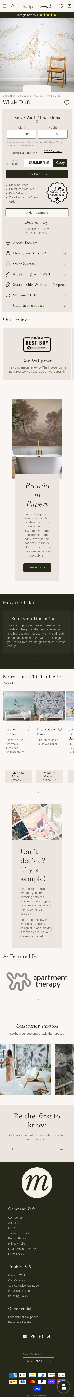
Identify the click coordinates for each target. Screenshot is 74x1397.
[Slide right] (45, 89)
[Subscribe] (61, 1149)
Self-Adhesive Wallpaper (24, 1285)
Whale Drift (53, 95)
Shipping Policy (18, 1296)
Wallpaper (9, 95)
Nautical (39, 95)
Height (52, 127)
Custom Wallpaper (20, 1275)
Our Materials (17, 1280)
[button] (5, 6)
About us (14, 1222)
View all (8, 683)
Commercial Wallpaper (23, 1317)
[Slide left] (28, 89)
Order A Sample (37, 212)
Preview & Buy (37, 174)
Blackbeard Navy (47, 731)
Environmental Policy (22, 1249)
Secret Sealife (11, 731)
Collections (24, 95)
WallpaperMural (40, 1395)
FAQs (11, 1228)
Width (21, 127)
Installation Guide (19, 1291)
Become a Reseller (20, 1322)
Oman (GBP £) (35, 1361)
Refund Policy (17, 1238)
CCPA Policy (16, 1254)
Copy (60, 163)
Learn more (37, 567)
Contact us (15, 1217)
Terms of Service (19, 1233)
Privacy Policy (17, 1243)
